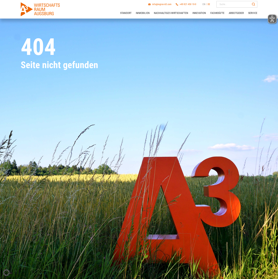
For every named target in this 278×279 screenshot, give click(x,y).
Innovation (199, 12)
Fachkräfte (217, 12)
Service (252, 12)
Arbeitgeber (236, 12)
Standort (125, 12)
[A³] (40, 9)
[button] (6, 272)
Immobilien (143, 12)
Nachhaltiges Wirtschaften (171, 12)
